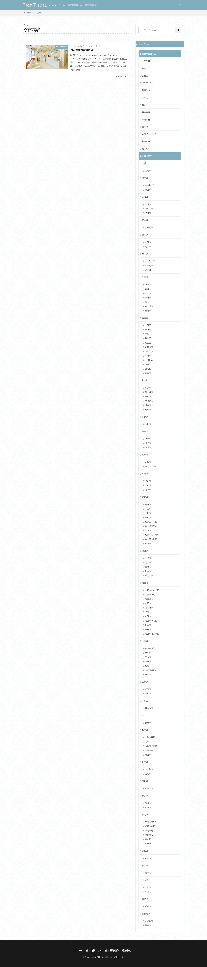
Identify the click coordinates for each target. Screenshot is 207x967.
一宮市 (148, 508)
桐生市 (148, 246)
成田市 (148, 289)
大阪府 (145, 583)
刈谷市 (148, 513)
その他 (145, 97)
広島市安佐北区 (152, 746)
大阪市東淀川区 (152, 590)
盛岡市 (148, 170)
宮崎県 (145, 899)
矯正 (144, 105)
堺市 (147, 612)
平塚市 (148, 387)
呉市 (147, 741)
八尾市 (148, 603)
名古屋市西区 (151, 526)
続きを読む (120, 76)
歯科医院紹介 (91, 5)
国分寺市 (149, 351)
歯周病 (145, 127)
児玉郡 (148, 270)
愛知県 (145, 497)
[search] (178, 30)
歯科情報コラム (75, 5)
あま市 (148, 517)
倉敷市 (148, 722)
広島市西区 (150, 737)
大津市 (148, 558)
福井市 (148, 424)
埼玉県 (145, 254)
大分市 (148, 887)
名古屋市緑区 (151, 522)
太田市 (148, 242)
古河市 (148, 204)
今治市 (148, 807)
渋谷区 (148, 364)
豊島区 (148, 369)
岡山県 (145, 715)
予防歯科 (146, 119)
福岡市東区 (150, 826)
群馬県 (145, 235)
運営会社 (126, 950)
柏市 (147, 302)
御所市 (148, 689)
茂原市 (148, 284)
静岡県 (145, 473)
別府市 (148, 892)
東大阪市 (149, 599)
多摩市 (148, 373)
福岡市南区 (150, 830)
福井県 (145, 417)
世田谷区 (149, 360)
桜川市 (148, 213)
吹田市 (148, 616)
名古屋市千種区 (152, 535)
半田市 (148, 530)
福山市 (148, 754)
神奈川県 (146, 380)
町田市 (148, 355)
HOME (28, 13)
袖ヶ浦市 (149, 306)
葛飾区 (148, 338)
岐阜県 (145, 455)
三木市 (148, 657)
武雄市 (148, 858)
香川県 (145, 781)
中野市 (148, 438)
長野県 (145, 431)
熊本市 (148, 873)
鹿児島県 (146, 913)
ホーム (62, 5)
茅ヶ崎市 (149, 392)
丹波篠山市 (150, 648)
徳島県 (145, 762)
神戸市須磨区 (151, 670)
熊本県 (145, 865)
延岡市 (148, 906)
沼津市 (148, 489)
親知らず (146, 149)
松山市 (148, 803)
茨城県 (145, 197)
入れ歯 (145, 75)
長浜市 (148, 562)
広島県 (145, 730)
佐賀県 (145, 851)
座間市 (148, 396)
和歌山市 (149, 708)
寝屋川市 (149, 607)
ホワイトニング (149, 134)
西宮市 (148, 674)
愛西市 (148, 504)
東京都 (145, 318)
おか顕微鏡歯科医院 (81, 49)
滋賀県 (145, 551)
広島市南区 (150, 750)
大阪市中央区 (151, 620)
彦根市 (148, 567)
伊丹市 (148, 652)
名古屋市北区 (151, 539)
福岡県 (145, 814)
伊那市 (148, 443)
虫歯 (144, 68)
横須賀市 (149, 401)
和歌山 (145, 701)
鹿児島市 (149, 921)
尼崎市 (148, 661)
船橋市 (148, 310)
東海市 (148, 543)
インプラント (148, 83)
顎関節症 (146, 90)
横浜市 (148, 405)
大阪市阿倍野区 (152, 633)
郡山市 (148, 189)
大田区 (148, 325)
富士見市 (149, 265)
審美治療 (146, 112)
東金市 (148, 293)
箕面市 (148, 625)
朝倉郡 (148, 839)
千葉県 (145, 277)
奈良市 (148, 693)
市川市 (148, 297)
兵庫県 (145, 641)
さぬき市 (149, 788)
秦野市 (148, 409)
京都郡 (148, 843)
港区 (147, 334)
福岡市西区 (150, 835)
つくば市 (149, 208)
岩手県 (145, 163)
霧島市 (148, 925)
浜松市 (148, 485)
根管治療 (146, 141)
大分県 (145, 880)
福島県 (145, 178)
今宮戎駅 (38, 13)
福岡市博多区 (151, 822)
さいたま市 (150, 261)
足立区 (148, 342)
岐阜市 (148, 462)
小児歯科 (146, 61)
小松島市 (149, 769)
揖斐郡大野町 (151, 466)
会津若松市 (150, 185)
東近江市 (149, 575)
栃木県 (145, 220)
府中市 (148, 329)
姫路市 (148, 666)
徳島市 (148, 773)
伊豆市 (148, 481)
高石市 (148, 629)
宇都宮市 (149, 227)
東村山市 (149, 347)
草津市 (148, 571)
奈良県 (145, 682)
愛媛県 (145, 795)
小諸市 (148, 447)
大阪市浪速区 (62, 47)
